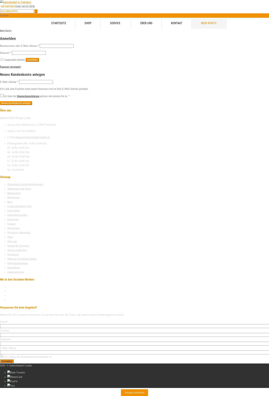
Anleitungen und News (19, 188)
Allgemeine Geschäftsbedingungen (25, 184)
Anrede (4, 321)
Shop (88, 23)
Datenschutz (13, 210)
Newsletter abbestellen (18, 232)
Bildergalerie (14, 193)
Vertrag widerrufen (17, 250)
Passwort (5, 53)
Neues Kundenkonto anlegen (16, 103)
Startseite (58, 23)
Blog (9, 202)
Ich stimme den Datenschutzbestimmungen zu (28, 356)
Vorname (4, 330)
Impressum (13, 219)
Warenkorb (13, 254)
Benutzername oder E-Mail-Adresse (19, 46)
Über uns (146, 23)
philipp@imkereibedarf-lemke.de (32, 137)
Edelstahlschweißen (17, 215)
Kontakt (176, 23)
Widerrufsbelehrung (17, 263)
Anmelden (32, 59)
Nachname (5, 339)
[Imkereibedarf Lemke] (15, 2)
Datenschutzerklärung (28, 96)
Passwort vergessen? (10, 66)
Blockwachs (13, 197)
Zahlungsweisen (15, 272)
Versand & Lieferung (18, 245)
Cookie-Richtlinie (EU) (19, 206)
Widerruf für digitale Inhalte (22, 259)
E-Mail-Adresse (9, 82)
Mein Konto (208, 23)
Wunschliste (13, 267)
